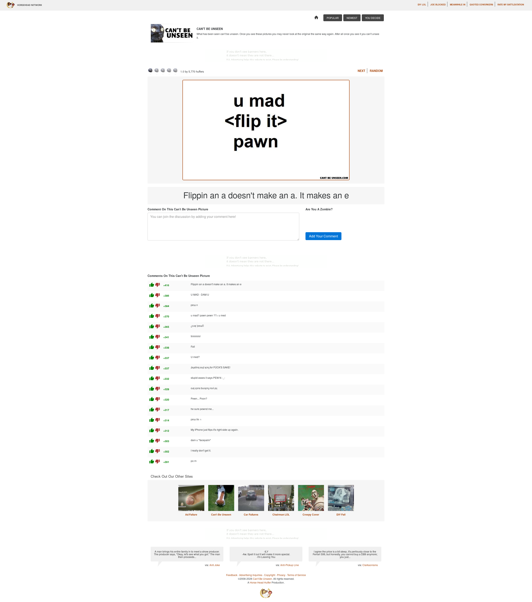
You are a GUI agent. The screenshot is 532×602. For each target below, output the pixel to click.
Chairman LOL (280, 514)
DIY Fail (340, 514)
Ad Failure (191, 514)
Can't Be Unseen (221, 514)
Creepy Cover (311, 514)
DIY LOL (422, 4)
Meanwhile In (457, 4)
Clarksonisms (370, 565)
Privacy (281, 575)
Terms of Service (296, 575)
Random (376, 71)
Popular (333, 18)
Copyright (269, 575)
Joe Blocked (438, 4)
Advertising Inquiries (250, 575)
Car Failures (251, 514)
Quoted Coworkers (481, 4)
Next (361, 71)
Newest (352, 18)
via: (207, 565)
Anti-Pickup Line (289, 565)
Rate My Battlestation (511, 4)
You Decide (373, 18)
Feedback (231, 575)
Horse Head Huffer (260, 582)
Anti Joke (214, 565)
